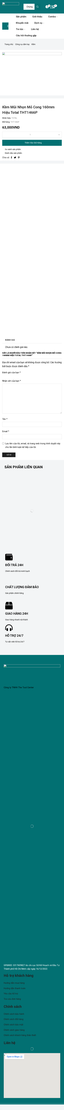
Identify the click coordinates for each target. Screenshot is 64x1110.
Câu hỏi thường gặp (26, 35)
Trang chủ (9, 44)
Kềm (33, 44)
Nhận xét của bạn (11, 381)
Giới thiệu (37, 16)
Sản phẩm (21, 16)
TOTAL (14, 118)
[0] (45, 7)
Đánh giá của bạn (11, 372)
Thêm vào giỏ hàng (33, 143)
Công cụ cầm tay (22, 44)
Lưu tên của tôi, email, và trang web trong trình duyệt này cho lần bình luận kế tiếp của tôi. (32, 445)
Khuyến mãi (22, 23)
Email (5, 431)
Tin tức (19, 29)
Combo (52, 16)
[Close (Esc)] (0, 1106)
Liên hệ (35, 29)
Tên (4, 419)
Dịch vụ (38, 23)
